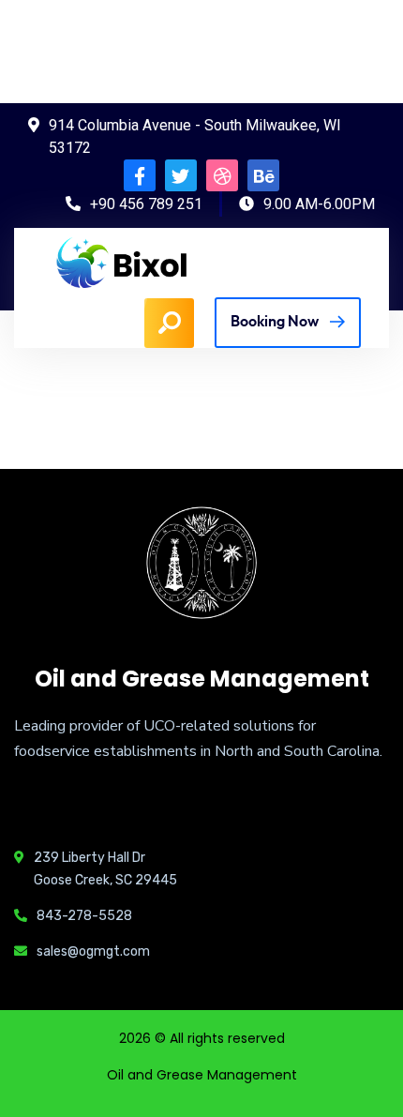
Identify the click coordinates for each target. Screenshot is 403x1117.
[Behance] (263, 175)
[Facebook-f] (140, 175)
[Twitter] (181, 175)
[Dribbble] (222, 175)
